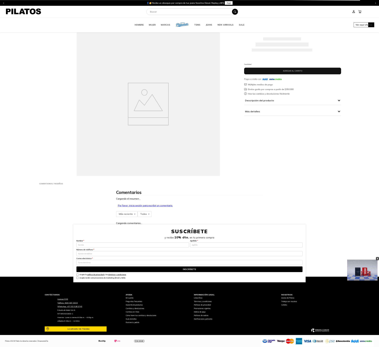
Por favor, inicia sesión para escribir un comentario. (145, 205)
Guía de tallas (131, 319)
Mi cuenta (129, 298)
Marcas (165, 25)
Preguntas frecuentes (134, 301)
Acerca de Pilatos (287, 298)
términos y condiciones (117, 275)
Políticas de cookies (201, 315)
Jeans (209, 25)
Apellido (194, 241)
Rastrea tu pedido (132, 322)
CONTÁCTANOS (52, 295)
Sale (241, 25)
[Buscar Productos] (235, 12)
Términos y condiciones (203, 301)
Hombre (139, 25)
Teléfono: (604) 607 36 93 (67, 303)
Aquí (229, 3)
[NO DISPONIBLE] (292, 71)
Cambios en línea (132, 312)
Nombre (80, 241)
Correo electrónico (84, 258)
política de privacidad (95, 275)
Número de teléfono (85, 250)
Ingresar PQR (62, 299)
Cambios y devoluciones (135, 308)
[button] (364, 25)
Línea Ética (198, 298)
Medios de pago (199, 312)
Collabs (284, 305)
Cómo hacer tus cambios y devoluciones (141, 315)
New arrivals (226, 25)
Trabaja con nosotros (289, 301)
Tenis (197, 25)
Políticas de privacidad (202, 305)
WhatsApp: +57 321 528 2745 (69, 306)
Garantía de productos (134, 305)
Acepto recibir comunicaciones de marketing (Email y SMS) (102, 278)
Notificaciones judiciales (203, 319)
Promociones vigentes (202, 308)
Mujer (152, 25)
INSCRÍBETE (189, 269)
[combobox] (192, 12)
